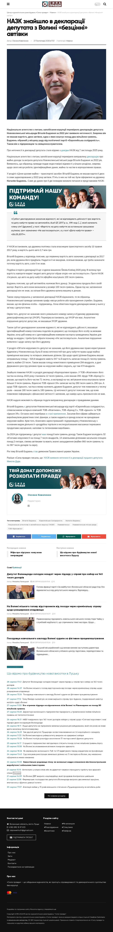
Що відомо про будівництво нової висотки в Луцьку (43, 673)
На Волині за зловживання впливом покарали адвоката (48, 746)
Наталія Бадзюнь (73, 521)
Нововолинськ (63, 525)
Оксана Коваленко (20, 41)
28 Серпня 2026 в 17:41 (41, 581)
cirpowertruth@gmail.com (21, 830)
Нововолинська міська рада (84, 525)
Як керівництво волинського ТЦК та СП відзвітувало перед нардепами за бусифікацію (63, 751)
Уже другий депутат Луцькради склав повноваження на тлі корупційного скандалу (61, 732)
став (35, 451)
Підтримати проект (23, 837)
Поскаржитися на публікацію (21, 867)
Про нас (11, 852)
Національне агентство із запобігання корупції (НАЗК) (31, 525)
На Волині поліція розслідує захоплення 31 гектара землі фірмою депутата (58, 738)
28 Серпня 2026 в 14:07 (41, 614)
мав (44, 434)
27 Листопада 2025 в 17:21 (44, 41)
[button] (56, 795)
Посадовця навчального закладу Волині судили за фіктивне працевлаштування (55, 638)
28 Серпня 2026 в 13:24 (41, 643)
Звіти (10, 856)
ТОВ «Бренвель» (15, 529)
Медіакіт (12, 860)
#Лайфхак (66, 831)
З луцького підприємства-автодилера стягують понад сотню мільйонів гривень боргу (63, 743)
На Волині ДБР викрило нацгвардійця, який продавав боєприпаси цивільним (58, 776)
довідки (65, 150)
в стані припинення (56, 414)
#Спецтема (67, 827)
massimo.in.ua (50, 909)
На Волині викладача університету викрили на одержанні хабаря (53, 735)
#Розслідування (51, 827)
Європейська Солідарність (50, 521)
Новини (69, 41)
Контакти (12, 863)
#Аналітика (49, 831)
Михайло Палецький (20, 581)
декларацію (93, 156)
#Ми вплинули (68, 824)
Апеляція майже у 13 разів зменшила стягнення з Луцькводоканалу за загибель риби (61, 787)
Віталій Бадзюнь (29, 521)
